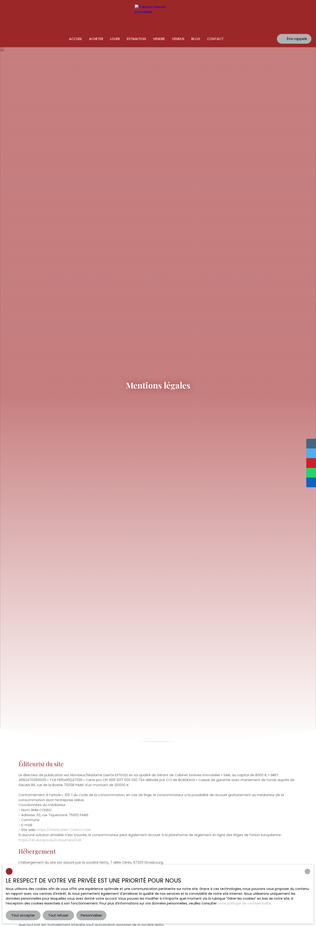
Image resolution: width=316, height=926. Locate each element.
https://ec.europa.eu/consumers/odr (50, 840)
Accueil (75, 39)
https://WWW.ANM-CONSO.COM (64, 830)
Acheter (96, 39)
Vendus (178, 39)
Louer (115, 39)
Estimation (136, 39)
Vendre (159, 39)
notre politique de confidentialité (244, 903)
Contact (215, 39)
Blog (195, 39)
